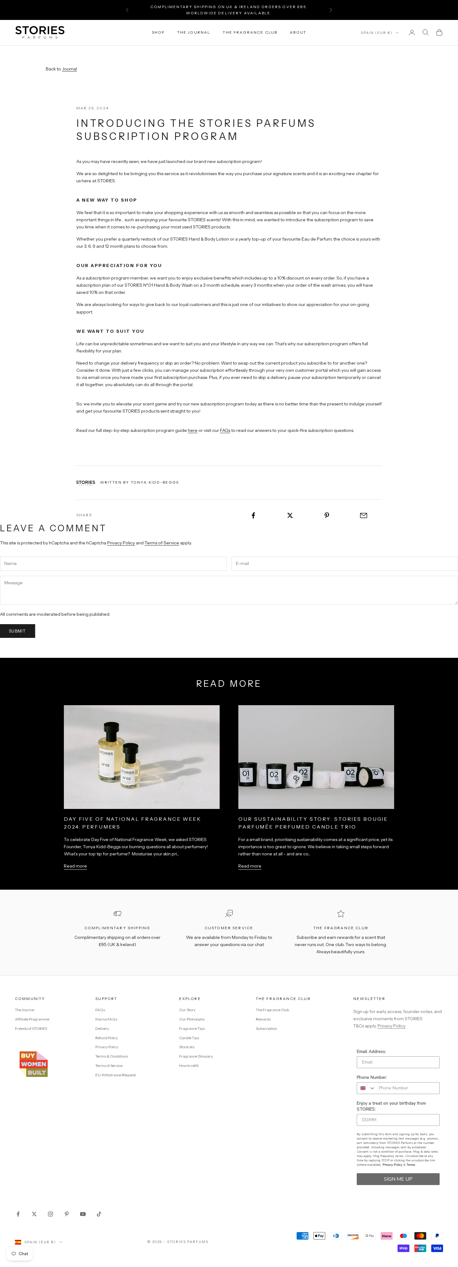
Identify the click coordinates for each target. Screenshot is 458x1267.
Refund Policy (106, 1037)
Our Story (187, 1009)
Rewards (263, 1019)
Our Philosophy (192, 1019)
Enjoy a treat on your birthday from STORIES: (391, 1106)
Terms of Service (162, 543)
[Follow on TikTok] (99, 1214)
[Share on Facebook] (253, 515)
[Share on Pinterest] (327, 515)
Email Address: (371, 1051)
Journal (69, 69)
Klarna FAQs (106, 1019)
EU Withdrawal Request (115, 1075)
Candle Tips (189, 1037)
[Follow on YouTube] (83, 1214)
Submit (17, 631)
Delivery (102, 1028)
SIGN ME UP (398, 1179)
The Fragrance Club (250, 32)
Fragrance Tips (192, 1028)
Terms (411, 1164)
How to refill (188, 1065)
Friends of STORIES (31, 1028)
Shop (158, 32)
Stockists (186, 1047)
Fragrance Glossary (196, 1056)
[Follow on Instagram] (50, 1214)
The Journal (194, 32)
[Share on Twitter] (290, 515)
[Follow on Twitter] (34, 1214)
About (298, 32)
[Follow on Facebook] (18, 1214)
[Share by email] (363, 515)
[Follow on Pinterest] (67, 1214)
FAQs (225, 430)
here (193, 430)
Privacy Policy (121, 543)
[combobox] (366, 1088)
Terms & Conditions (111, 1056)
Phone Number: (372, 1077)
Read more (75, 866)
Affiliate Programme (32, 1019)
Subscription (266, 1028)
